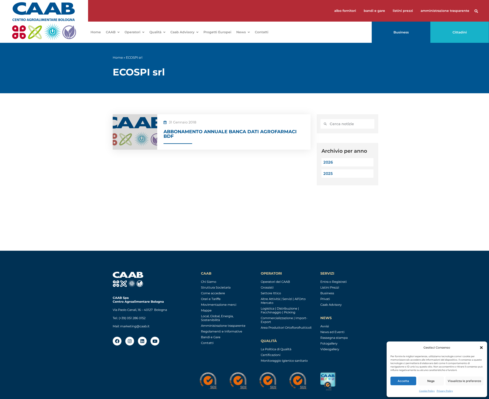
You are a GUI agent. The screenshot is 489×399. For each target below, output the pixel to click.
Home (96, 32)
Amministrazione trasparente (223, 326)
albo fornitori (345, 11)
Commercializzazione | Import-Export (284, 320)
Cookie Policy (427, 390)
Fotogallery (329, 343)
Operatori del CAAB (275, 282)
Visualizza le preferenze (464, 381)
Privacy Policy (445, 390)
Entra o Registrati (333, 282)
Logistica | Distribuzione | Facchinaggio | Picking (280, 310)
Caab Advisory (182, 32)
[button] (481, 348)
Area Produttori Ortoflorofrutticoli (286, 327)
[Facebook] (117, 341)
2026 (328, 162)
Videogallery (329, 349)
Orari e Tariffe (211, 299)
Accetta (403, 381)
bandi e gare (374, 11)
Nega (431, 381)
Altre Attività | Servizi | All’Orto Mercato (283, 301)
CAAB (111, 32)
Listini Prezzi (329, 287)
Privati (325, 299)
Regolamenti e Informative (221, 331)
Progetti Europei (217, 32)
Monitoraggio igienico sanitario (284, 361)
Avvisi (324, 326)
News (241, 32)
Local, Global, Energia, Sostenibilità (217, 318)
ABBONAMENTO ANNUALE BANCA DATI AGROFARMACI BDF (230, 134)
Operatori (132, 32)
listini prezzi (403, 11)
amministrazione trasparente (445, 11)
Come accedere (213, 293)
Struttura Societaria (216, 287)
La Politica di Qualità (276, 349)
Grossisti (267, 287)
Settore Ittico (271, 293)
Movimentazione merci (218, 305)
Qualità (155, 32)
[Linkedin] (142, 341)
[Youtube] (155, 341)
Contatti (261, 32)
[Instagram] (129, 341)
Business (327, 293)
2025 (328, 173)
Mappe (206, 310)
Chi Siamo (208, 282)
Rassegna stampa (334, 338)
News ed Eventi (332, 332)
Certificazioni (270, 355)
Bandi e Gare (210, 337)
